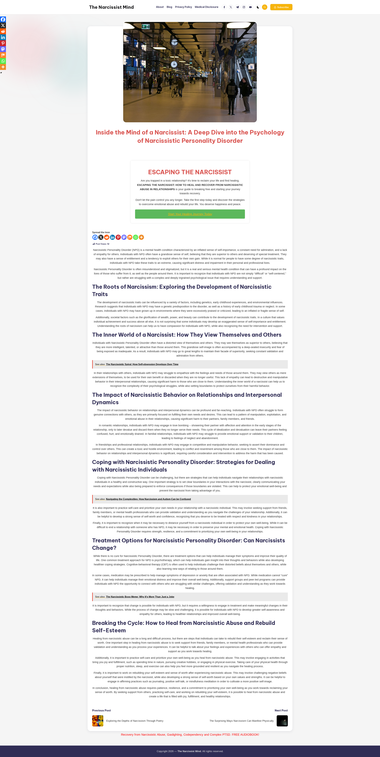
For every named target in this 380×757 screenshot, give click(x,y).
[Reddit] (106, 237)
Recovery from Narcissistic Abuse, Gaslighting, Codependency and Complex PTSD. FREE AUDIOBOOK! (190, 734)
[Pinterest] (118, 237)
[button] (281, 7)
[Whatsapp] (135, 237)
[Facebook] (95, 237)
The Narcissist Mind (111, 7)
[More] (141, 237)
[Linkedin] (112, 237)
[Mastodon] (124, 237)
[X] (100, 237)
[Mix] (129, 237)
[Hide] (1, 73)
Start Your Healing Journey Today (190, 214)
